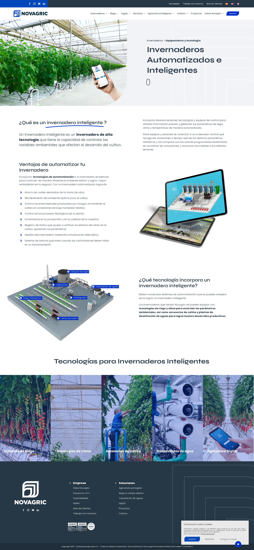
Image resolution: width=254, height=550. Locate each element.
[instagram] (34, 4)
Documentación (135, 546)
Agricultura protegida (130, 488)
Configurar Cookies (228, 539)
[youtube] (39, 4)
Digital (122, 503)
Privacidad (159, 546)
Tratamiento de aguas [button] (106, 286)
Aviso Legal (148, 546)
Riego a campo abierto (131, 493)
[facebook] (30, 4)
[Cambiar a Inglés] (232, 3)
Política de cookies (207, 534)
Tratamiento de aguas (131, 498)
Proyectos (124, 508)
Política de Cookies (173, 546)
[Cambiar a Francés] (238, 3)
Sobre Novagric (81, 488)
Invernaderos (155, 40)
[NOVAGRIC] (30, 11)
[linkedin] (44, 4)
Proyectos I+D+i (81, 493)
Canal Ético (188, 546)
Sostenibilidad (80, 498)
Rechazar (209, 539)
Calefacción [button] (61, 284)
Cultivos (123, 513)
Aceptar (192, 539)
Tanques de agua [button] (79, 271)
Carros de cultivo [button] (69, 318)
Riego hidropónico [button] (32, 298)
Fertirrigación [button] (80, 297)
